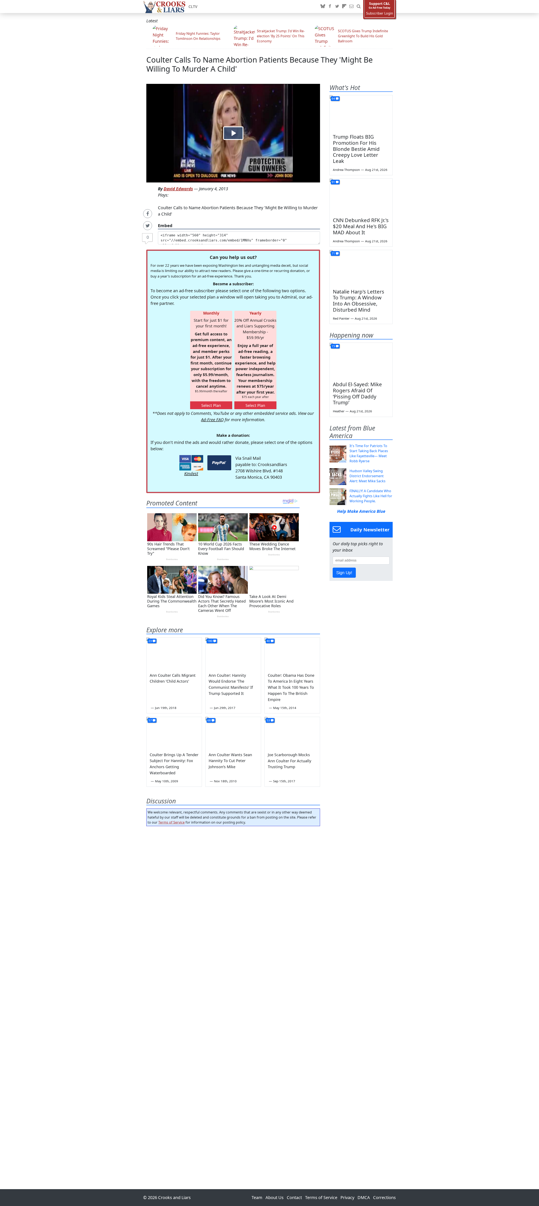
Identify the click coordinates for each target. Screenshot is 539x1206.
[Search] (358, 6)
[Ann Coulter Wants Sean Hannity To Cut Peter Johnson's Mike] (233, 732)
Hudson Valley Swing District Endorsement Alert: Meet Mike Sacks (368, 476)
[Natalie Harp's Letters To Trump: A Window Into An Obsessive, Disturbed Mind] (361, 267)
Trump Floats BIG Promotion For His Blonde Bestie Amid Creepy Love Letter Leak (356, 148)
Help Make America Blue (361, 511)
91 (333, 182)
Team (257, 1197)
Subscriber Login (379, 13)
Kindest (191, 473)
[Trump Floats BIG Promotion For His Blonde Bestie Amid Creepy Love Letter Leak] (361, 113)
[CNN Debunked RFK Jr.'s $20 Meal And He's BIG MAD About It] (361, 196)
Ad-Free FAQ (212, 419)
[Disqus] (233, 995)
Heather (338, 411)
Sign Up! (344, 572)
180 (209, 641)
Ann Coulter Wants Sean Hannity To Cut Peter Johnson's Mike (230, 760)
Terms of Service (171, 822)
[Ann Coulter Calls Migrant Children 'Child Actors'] (174, 653)
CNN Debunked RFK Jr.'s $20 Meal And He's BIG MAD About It (361, 226)
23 (150, 641)
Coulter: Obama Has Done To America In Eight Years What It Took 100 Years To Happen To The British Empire (291, 687)
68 (209, 720)
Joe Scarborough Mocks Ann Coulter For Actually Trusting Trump (289, 760)
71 (333, 253)
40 (268, 641)
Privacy (347, 1197)
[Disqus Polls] (233, 884)
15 (333, 346)
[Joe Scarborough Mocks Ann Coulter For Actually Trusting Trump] (292, 732)
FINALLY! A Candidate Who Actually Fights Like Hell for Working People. (371, 496)
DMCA (364, 1197)
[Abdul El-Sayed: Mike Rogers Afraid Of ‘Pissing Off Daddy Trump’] (361, 360)
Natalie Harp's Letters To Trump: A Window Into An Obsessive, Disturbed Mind (358, 300)
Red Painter (341, 318)
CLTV (192, 6)
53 (268, 720)
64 (333, 98)
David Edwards (178, 189)
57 (150, 720)
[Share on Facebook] (147, 213)
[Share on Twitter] (147, 225)
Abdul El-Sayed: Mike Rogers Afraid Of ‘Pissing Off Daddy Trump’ (357, 393)
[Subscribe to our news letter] (351, 6)
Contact (294, 1197)
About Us (274, 1197)
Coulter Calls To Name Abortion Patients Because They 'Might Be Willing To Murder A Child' (259, 64)
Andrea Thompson (346, 170)
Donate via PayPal (219, 462)
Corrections (384, 1197)
